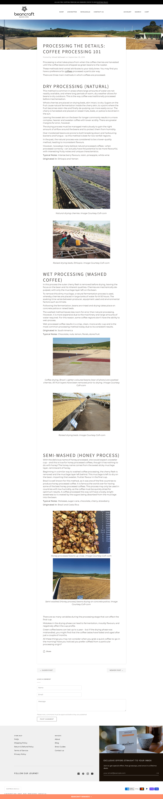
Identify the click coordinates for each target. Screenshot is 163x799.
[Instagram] (88, 774)
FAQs (16, 739)
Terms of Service (21, 750)
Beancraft (9, 794)
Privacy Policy (20, 754)
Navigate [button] (58, 736)
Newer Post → (116, 670)
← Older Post (46, 670)
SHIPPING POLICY (102, 2)
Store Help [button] (18, 736)
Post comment (47, 719)
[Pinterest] (83, 774)
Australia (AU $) (12, 789)
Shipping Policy (20, 743)
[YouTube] (92, 774)
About (57, 739)
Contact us (59, 750)
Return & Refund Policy (24, 747)
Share (48, 651)
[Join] (155, 773)
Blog (57, 743)
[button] (81, 796)
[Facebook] (79, 774)
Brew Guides (60, 747)
